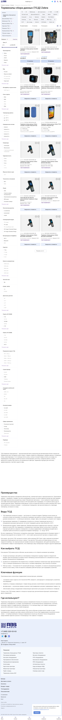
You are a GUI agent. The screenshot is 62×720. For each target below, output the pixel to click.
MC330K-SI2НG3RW (50, 233)
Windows (36, 19)
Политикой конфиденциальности (41, 709)
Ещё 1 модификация (25, 94)
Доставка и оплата (6, 681)
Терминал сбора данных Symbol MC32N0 (50, 49)
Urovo (30, 17)
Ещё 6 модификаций (25, 53)
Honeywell (24, 17)
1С (54, 19)
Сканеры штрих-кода (38, 671)
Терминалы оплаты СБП (9, 673)
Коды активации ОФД (38, 666)
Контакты (3, 683)
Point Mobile (51, 17)
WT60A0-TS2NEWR (50, 85)
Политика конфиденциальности (8, 706)
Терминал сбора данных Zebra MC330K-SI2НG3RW (49, 235)
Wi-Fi (23, 22)
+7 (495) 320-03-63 (9, 631)
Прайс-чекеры (7, 671)
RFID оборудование (38, 662)
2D (26, 12)
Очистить (15, 39)
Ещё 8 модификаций (45, 52)
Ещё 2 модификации (25, 167)
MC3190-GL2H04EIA (29, 47)
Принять (37, 712)
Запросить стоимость (30, 98)
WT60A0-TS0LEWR (29, 85)
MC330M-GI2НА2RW (50, 195)
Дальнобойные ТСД (7, 18)
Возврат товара (5, 686)
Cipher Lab (51, 22)
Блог (2, 699)
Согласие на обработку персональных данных (12, 704)
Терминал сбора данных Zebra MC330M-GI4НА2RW (28, 235)
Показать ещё (5, 65)
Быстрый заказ (30, 63)
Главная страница (5, 5)
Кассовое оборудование (10, 657)
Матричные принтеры (9, 668)
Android (37, 22)
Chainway (24, 19)
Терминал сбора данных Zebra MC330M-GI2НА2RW (49, 198)
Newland (37, 17)
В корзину (30, 61)
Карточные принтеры (9, 666)
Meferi (49, 14)
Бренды (3, 678)
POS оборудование (38, 657)
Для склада (29, 22)
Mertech (55, 14)
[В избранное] (38, 30)
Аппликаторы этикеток (39, 664)
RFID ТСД (49, 19)
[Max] (55, 1)
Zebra (43, 14)
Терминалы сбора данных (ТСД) (12, 653)
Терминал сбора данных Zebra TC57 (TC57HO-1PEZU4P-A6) (51, 125)
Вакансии (3, 697)
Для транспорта (41, 12)
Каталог (12, 5)
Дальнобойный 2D (35, 14)
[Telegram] (52, 1)
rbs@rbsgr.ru (28, 1)
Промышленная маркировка (11, 662)
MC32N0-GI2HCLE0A (50, 47)
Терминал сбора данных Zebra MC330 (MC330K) (28, 162)
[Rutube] (5, 636)
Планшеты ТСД (6, 28)
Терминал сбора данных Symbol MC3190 (29, 49)
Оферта (2, 708)
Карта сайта (4, 702)
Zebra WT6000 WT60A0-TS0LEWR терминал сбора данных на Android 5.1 (30, 88)
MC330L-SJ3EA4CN (50, 159)
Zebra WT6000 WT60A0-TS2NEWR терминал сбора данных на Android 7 (50, 88)
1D (22, 12)
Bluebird (43, 17)
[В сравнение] (36, 30)
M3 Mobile (43, 22)
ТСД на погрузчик (7, 35)
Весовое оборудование (39, 655)
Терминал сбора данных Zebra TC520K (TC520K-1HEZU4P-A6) (28, 125)
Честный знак (25, 14)
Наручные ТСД (6, 26)
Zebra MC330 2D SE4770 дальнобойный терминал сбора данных (29, 199)
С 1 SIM (50, 12)
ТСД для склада (7, 33)
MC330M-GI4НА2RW (29, 233)
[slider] (2, 47)
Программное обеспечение (10, 659)
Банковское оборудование (40, 659)
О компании (4, 694)
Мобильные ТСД (7, 21)
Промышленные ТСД (8, 30)
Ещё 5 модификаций (45, 167)
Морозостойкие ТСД (8, 23)
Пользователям (5, 691)
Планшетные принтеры (39, 668)
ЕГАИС (42, 19)
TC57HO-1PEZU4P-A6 (29, 122)
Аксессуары (6, 664)
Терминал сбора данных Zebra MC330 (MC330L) (49, 162)
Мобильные (32, 12)
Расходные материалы (9, 655)
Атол (30, 19)
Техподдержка (5, 689)
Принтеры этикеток (38, 653)
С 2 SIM (56, 12)
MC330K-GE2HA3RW (29, 159)
